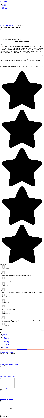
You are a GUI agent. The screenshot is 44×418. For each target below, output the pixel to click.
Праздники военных (7, 344)
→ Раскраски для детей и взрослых (22, 349)
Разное (3, 7)
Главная (1, 25)
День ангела (4, 5)
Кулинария (3, 336)
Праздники (3, 6)
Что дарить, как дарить (5, 347)
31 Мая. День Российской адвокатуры (5, 407)
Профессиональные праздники (8, 345)
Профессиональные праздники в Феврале (6, 352)
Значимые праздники (10, 25)
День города (5, 339)
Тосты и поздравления (5, 8)
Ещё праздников (6, 341)
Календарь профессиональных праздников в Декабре (8, 414)
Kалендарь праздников (7, 338)
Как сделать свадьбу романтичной (5, 388)
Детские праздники (6, 340)
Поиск (1, 329)
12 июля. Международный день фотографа (6, 399)
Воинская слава (4, 4)
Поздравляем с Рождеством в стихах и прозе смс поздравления (9, 364)
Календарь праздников (3, 1)
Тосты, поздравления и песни (6, 346)
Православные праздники (7, 343)
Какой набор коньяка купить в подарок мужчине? (7, 376)
